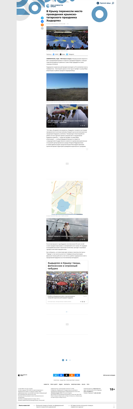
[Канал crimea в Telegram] (55, 375)
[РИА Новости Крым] (54, 6)
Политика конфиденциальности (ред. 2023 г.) (29, 399)
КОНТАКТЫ (67, 384)
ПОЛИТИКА (56, 380)
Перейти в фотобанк (64, 50)
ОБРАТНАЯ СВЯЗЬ (75, 384)
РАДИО (61, 384)
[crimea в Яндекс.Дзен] (66, 375)
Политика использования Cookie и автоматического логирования (31, 396)
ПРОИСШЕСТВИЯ (70, 380)
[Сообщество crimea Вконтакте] (61, 375)
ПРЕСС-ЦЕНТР (53, 384)
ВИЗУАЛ (77, 380)
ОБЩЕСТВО (63, 380)
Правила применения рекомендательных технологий (31, 400)
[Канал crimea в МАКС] (77, 375)
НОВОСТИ (46, 384)
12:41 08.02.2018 (49, 23)
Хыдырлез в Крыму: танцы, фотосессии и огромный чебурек (64, 266)
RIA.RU (83, 384)
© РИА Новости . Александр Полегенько (53, 50)
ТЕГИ (88, 384)
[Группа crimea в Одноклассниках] (72, 375)
